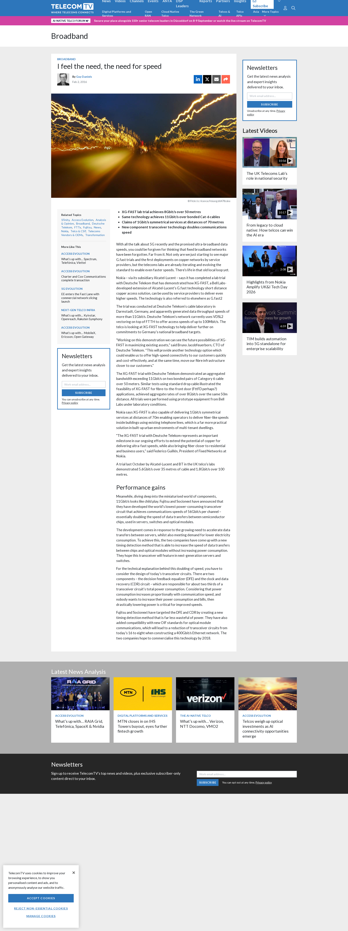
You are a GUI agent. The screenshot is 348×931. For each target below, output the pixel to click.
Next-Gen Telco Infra (78, 310)
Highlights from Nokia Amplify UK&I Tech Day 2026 (266, 287)
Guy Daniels (84, 76)
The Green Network (197, 13)
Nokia (64, 231)
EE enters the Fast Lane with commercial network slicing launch (80, 297)
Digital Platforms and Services (116, 13)
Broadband (69, 35)
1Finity (65, 220)
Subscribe (83, 392)
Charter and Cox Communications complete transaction (83, 278)
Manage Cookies (41, 916)
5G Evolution (72, 288)
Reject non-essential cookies (41, 908)
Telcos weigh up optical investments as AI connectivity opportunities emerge (265, 728)
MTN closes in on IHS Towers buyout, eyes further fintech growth (142, 726)
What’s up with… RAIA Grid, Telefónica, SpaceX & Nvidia (79, 723)
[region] (41, 896)
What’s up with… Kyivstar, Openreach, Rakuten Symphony (82, 317)
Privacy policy (70, 402)
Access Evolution (82, 220)
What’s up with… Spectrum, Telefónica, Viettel (79, 261)
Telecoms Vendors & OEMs (80, 233)
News (97, 227)
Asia (256, 11)
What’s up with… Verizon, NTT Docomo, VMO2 (202, 723)
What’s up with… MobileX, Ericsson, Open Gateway (78, 334)
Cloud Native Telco (170, 13)
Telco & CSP (78, 231)
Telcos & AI (224, 13)
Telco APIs (240, 13)
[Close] (73, 872)
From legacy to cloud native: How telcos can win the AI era (269, 230)
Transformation (95, 235)
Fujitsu (87, 227)
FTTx (77, 227)
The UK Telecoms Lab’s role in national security (266, 175)
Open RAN (148, 13)
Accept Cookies (41, 898)
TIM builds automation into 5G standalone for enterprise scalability (266, 343)
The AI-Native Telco (195, 715)
